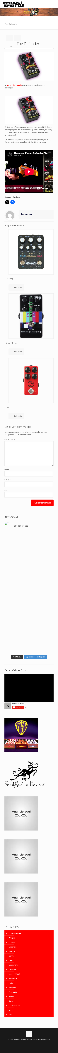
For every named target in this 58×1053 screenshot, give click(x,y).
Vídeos (11, 1010)
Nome (7, 469)
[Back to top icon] (29, 1034)
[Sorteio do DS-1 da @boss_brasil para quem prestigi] (29, 649)
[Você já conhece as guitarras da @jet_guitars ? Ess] (29, 635)
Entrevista (12, 947)
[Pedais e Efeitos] (13, 4)
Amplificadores (15, 933)
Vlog (11, 1014)
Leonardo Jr (26, 214)
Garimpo (12, 956)
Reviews (12, 996)
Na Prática (13, 978)
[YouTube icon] (29, 1043)
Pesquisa (12, 987)
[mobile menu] (54, 4)
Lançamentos (14, 965)
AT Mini (7, 407)
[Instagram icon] (32, 1043)
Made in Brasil (14, 974)
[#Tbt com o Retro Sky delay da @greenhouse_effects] (29, 533)
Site (5, 490)
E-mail (7, 480)
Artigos (12, 938)
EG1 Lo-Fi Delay (10, 343)
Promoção (13, 992)
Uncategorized (15, 1005)
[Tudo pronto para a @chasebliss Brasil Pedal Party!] (29, 620)
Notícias (12, 983)
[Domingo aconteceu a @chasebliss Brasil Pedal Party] (29, 583)
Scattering (8, 278)
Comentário (9, 439)
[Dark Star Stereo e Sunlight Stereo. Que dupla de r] (29, 543)
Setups (11, 1001)
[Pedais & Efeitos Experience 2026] (29, 644)
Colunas (12, 942)
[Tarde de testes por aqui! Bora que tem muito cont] (29, 549)
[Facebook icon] (26, 1043)
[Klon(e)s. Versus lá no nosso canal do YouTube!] (29, 537)
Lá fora (11, 960)
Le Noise (12, 969)
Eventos (12, 951)
